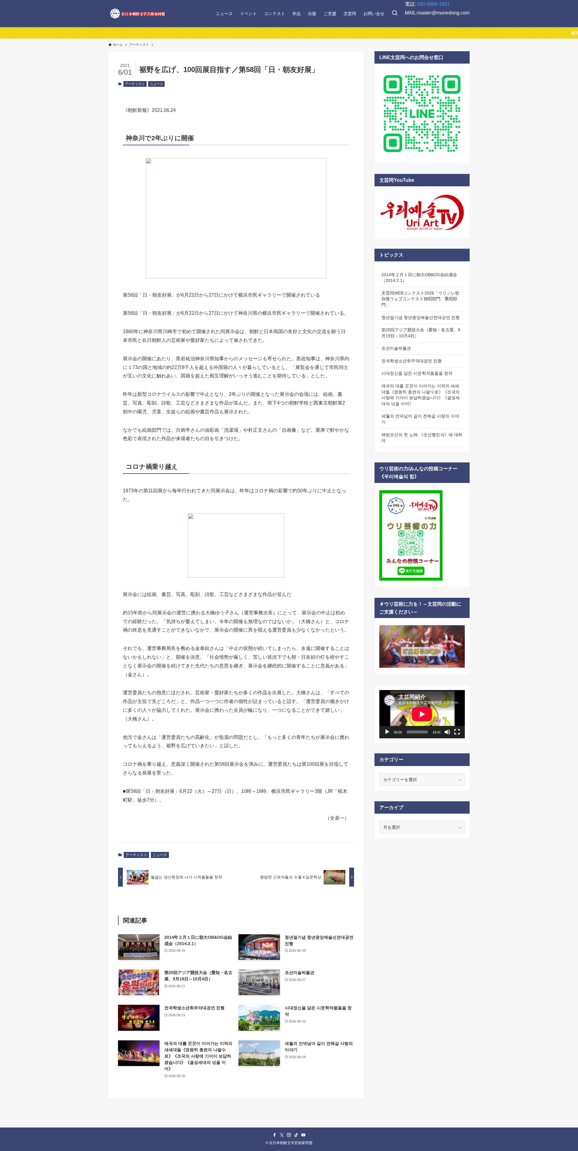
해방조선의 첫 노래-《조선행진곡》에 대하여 (421, 437)
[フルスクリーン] (457, 732)
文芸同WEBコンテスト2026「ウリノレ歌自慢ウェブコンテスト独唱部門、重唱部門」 (420, 299)
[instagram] (289, 1135)
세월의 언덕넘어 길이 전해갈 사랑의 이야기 (420, 419)
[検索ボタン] (394, 13)
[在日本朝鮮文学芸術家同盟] (137, 14)
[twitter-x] (281, 1135)
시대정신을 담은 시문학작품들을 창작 (416, 373)
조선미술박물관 (396, 348)
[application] (422, 714)
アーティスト (135, 84)
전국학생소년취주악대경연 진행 (411, 360)
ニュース (156, 84)
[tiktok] (296, 1135)
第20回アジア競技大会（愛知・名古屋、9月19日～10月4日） (420, 332)
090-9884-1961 (433, 4)
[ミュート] (447, 732)
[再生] (387, 732)
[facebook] (274, 1135)
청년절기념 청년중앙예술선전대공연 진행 (420, 317)
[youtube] (303, 1135)
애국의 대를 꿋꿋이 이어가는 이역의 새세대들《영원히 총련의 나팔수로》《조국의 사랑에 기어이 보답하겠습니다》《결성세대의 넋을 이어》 (420, 394)
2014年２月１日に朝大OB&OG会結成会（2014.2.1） (419, 277)
